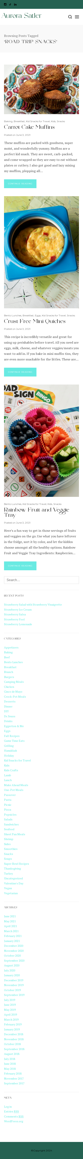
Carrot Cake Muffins (29, 128)
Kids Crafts (11, 770)
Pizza (7, 809)
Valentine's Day (13, 883)
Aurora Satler (21, 17)
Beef (7, 657)
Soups (8, 859)
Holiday (9, 755)
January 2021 (12, 941)
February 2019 (13, 1024)
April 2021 (10, 926)
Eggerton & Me (14, 726)
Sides (7, 844)
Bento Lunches (12, 315)
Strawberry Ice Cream (18, 609)
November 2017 (14, 1078)
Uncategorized (13, 878)
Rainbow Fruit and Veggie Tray (36, 513)
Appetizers (11, 647)
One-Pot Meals (13, 790)
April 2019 (10, 1014)
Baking (8, 121)
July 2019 (9, 1000)
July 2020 (9, 970)
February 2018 (13, 1073)
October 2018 (12, 1044)
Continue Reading (20, 183)
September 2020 (14, 960)
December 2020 (13, 946)
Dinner (8, 706)
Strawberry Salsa (15, 614)
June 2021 (10, 916)
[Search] (70, 17)
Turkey (8, 873)
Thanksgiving (12, 868)
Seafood (9, 829)
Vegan (8, 888)
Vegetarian (11, 893)
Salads (8, 819)
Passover (10, 795)
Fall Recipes (12, 736)
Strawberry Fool (14, 619)
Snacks (61, 121)
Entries (11, 1111)
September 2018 (14, 1049)
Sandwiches (11, 824)
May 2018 (10, 1069)
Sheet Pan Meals (14, 834)
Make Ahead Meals (16, 785)
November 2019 (14, 985)
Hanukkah (10, 750)
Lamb (7, 775)
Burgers (9, 677)
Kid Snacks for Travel (38, 121)
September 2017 (14, 1083)
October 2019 (12, 990)
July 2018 (9, 1059)
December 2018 (13, 1034)
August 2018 (11, 1054)
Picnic (7, 805)
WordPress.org (13, 1121)
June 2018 (10, 1064)
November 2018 (14, 1039)
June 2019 (10, 1005)
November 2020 (14, 951)
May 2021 (10, 921)
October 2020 (12, 955)
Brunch (8, 672)
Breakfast (19, 121)
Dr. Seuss (9, 716)
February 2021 (13, 936)
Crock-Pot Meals (15, 696)
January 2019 (12, 1029)
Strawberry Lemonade (18, 624)
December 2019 (13, 980)
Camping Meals (14, 682)
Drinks (8, 721)
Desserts (10, 701)
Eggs (38, 315)
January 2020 (12, 975)
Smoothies (11, 849)
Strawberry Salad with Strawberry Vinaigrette (33, 604)
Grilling (9, 746)
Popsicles (10, 814)
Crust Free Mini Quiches (35, 322)
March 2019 (11, 1019)
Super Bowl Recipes (16, 864)
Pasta (7, 800)
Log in (8, 1106)
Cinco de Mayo (13, 691)
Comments (14, 1116)
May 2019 (10, 1010)
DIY (6, 711)
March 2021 (11, 931)
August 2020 (11, 965)
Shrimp (8, 839)
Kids (53, 121)
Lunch (8, 780)
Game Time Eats (14, 741)
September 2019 (14, 995)
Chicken (9, 687)
